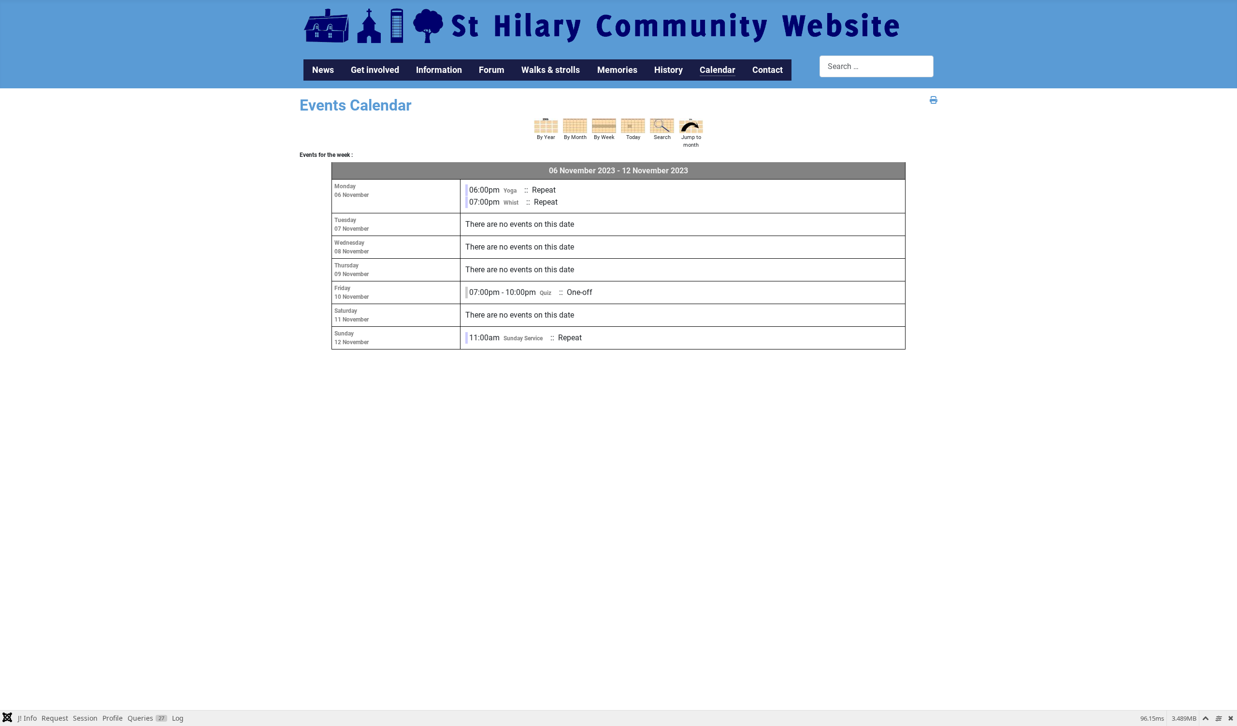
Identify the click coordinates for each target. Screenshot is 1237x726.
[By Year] (546, 125)
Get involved (375, 70)
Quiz (545, 293)
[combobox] (877, 66)
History (668, 70)
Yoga (510, 190)
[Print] (933, 100)
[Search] (662, 125)
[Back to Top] (1220, 708)
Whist (510, 202)
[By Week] (604, 125)
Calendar (717, 70)
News (323, 70)
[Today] (633, 125)
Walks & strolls (550, 70)
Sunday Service (523, 338)
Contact (767, 70)
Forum (491, 70)
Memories (617, 70)
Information (439, 70)
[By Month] (575, 125)
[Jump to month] (691, 125)
